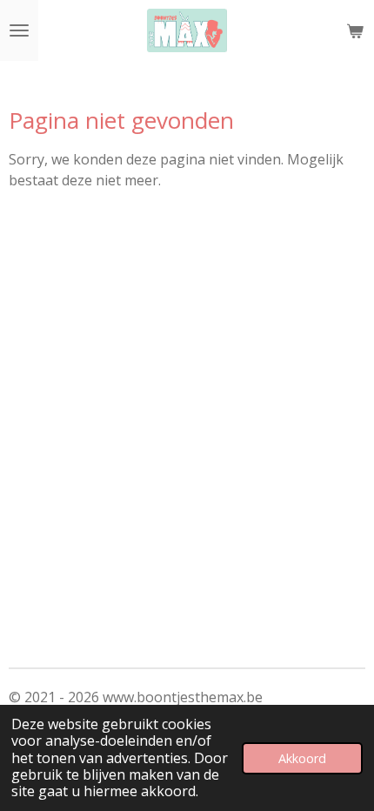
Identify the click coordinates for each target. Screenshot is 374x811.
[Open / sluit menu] (19, 30)
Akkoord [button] (302, 758)
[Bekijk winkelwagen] (355, 30)
